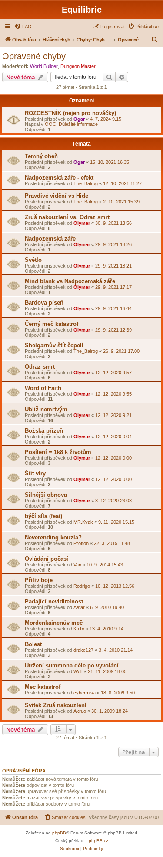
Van (77, 564)
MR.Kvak (83, 522)
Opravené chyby (34, 56)
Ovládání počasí (46, 559)
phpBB (59, 832)
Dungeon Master (78, 66)
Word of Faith (43, 388)
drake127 (83, 650)
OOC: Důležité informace (71, 124)
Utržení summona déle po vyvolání (72, 665)
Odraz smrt (40, 366)
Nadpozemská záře (50, 238)
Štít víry (35, 473)
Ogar (79, 119)
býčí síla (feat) (43, 516)
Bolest (33, 644)
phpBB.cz (98, 840)
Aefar (79, 607)
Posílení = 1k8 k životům (58, 452)
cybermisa (84, 692)
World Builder (44, 66)
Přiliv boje (39, 580)
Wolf (78, 671)
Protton (81, 543)
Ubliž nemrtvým (46, 409)
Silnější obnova (46, 494)
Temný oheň (41, 156)
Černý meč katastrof (51, 324)
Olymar (81, 223)
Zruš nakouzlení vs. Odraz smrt (67, 217)
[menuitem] (23, 26)
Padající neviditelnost (54, 601)
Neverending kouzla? (53, 537)
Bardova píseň (44, 302)
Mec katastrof (42, 687)
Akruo (79, 711)
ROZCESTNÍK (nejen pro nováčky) (70, 113)
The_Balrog (85, 183)
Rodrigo (81, 586)
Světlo (33, 260)
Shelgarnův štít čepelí (54, 345)
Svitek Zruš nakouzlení (55, 705)
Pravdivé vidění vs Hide (56, 196)
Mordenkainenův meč (54, 623)
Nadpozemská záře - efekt (59, 177)
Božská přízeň (44, 430)
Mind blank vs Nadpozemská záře (70, 281)
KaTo (78, 628)
